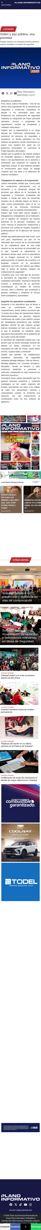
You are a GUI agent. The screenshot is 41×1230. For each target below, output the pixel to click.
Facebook (15, 1227)
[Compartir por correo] (15, 93)
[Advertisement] (20, 533)
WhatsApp (36, 1227)
